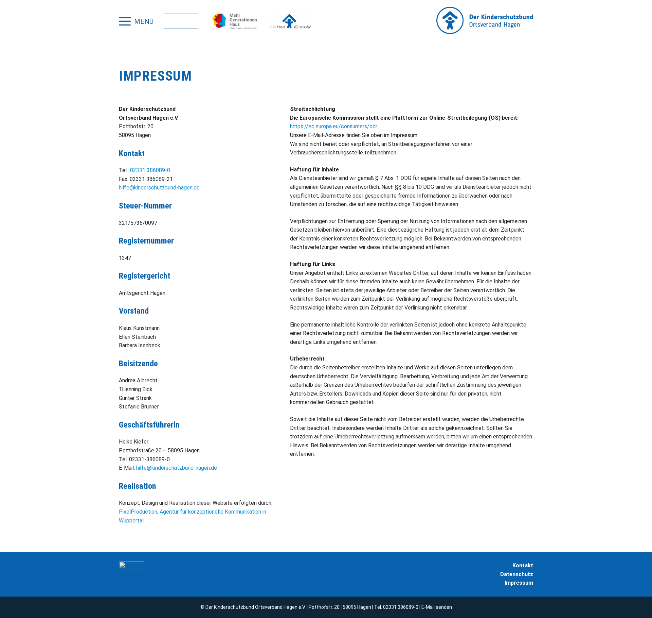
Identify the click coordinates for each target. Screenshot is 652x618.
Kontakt (522, 565)
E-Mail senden (436, 607)
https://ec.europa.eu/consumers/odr (333, 126)
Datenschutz (516, 574)
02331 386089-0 (150, 170)
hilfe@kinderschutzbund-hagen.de (159, 187)
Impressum (519, 583)
